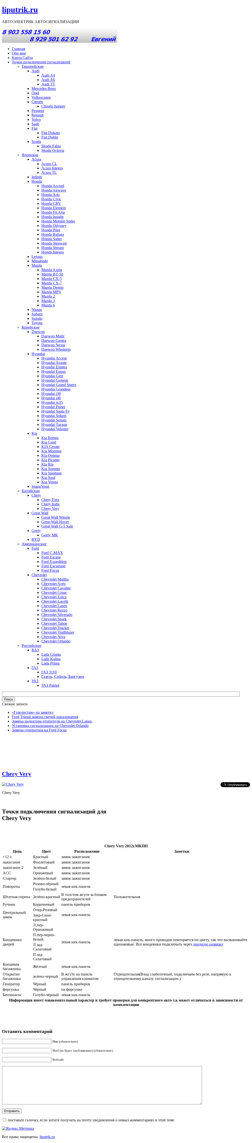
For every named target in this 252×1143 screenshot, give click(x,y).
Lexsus (37, 256)
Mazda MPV (51, 292)
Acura (36, 159)
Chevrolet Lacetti (54, 601)
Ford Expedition (54, 561)
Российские (31, 645)
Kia (34, 433)
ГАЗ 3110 (49, 672)
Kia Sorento (50, 469)
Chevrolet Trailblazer (57, 632)
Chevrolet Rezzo (54, 610)
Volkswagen (41, 97)
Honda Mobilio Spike (58, 221)
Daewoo (38, 332)
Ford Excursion (53, 566)
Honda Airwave (53, 190)
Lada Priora (50, 663)
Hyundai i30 (51, 393)
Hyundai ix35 (52, 402)
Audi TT (48, 84)
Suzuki (37, 318)
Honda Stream (52, 248)
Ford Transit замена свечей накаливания (45, 717)
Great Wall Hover (55, 522)
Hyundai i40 (51, 398)
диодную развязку (208, 944)
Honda (37, 181)
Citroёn (37, 102)
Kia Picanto (50, 460)
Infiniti (37, 177)
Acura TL (49, 172)
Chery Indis (50, 504)
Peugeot (38, 111)
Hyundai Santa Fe (55, 411)
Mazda (37, 265)
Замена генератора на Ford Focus (39, 730)
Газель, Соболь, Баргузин (62, 676)
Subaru (37, 314)
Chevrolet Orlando (55, 641)
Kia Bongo (50, 438)
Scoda (36, 141)
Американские (34, 544)
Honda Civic (51, 199)
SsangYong (40, 486)
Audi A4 (48, 75)
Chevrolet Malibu (55, 579)
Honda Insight (52, 217)
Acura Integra (52, 168)
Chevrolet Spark (54, 619)
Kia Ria (47, 464)
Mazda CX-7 (51, 283)
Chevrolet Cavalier (56, 588)
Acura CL (49, 164)
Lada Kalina (51, 659)
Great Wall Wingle (55, 517)
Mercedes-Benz (44, 88)
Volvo (36, 119)
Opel (35, 93)
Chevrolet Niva (53, 637)
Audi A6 (48, 80)
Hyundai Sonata (53, 420)
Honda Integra (52, 252)
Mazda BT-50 (52, 274)
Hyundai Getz (52, 376)
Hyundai (38, 354)
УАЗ (35, 681)
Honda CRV (51, 203)
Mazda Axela (51, 270)
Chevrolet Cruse (54, 592)
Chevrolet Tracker (55, 628)
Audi (35, 71)
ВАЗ (35, 650)
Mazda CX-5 (51, 279)
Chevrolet (39, 575)
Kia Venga (49, 482)
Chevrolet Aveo (53, 584)
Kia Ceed (48, 442)
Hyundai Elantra (54, 367)
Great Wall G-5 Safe (57, 526)
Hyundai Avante (54, 363)
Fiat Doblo (49, 137)
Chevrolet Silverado (56, 615)
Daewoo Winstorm (56, 349)
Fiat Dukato (50, 133)
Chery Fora (50, 500)
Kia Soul (48, 477)
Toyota (37, 323)
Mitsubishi (40, 261)
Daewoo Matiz (52, 336)
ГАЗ (35, 668)
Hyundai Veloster (54, 429)
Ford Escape (51, 557)
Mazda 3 (48, 301)
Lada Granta (51, 654)
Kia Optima (50, 455)
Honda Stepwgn (54, 243)
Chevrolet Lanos (54, 606)
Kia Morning (51, 451)
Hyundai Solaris (53, 416)
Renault (38, 115)
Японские (30, 155)
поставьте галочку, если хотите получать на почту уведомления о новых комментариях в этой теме (91, 1120)
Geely (36, 531)
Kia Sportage (51, 473)
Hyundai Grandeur (56, 389)
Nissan (37, 309)
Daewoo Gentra (53, 340)
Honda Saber (51, 239)
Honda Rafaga (52, 234)
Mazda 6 (48, 305)
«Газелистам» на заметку (33, 712)
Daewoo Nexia (53, 345)
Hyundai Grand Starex (59, 385)
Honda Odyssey (53, 225)
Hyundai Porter (53, 407)
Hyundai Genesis (54, 380)
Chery (36, 495)
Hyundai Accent (54, 358)
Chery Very (50, 508)
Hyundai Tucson (54, 424)
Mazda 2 (48, 296)
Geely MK (49, 535)
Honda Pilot (50, 230)
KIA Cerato (50, 447)
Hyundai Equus (53, 371)
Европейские (33, 66)
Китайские (31, 491)
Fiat (34, 128)
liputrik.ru (20, 9)
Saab (35, 124)
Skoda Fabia (51, 146)
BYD (36, 539)
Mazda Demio (52, 287)
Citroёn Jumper (53, 106)
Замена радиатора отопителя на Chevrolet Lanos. (52, 721)
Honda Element (53, 208)
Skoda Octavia (52, 150)
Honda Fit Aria (53, 212)
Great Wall (40, 513)
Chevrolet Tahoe (54, 623)
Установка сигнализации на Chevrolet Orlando (50, 726)
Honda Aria (50, 195)
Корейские (31, 327)
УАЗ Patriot (50, 685)
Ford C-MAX (52, 553)
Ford (35, 548)
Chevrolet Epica (53, 597)
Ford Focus (50, 570)
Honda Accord (52, 186)
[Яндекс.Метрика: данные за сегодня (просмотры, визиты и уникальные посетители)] (18, 1128)
